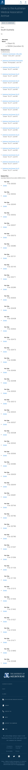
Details (5, 185)
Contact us (8, 711)
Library (7, 705)
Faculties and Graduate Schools (13, 699)
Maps (6, 717)
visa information (20, 764)
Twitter (14, 756)
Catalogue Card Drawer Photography (12, 60)
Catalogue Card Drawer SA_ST (10, 67)
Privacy (17, 751)
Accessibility (9, 751)
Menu (26, 3)
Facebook (8, 756)
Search (21, 3)
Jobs (6, 729)
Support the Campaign (11, 723)
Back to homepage (8, 23)
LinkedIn (19, 756)
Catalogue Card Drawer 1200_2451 (12, 54)
